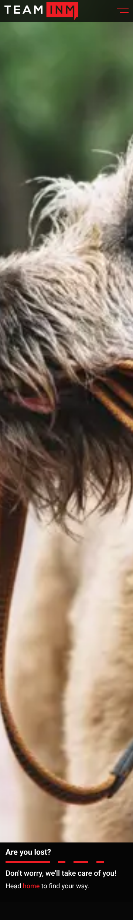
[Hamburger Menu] (120, 11)
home (31, 886)
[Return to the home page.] (41, 11)
